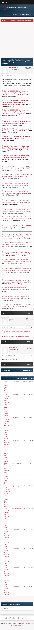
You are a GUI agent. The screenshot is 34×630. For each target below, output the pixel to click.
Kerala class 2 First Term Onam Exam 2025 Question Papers (7, 548)
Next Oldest (6, 370)
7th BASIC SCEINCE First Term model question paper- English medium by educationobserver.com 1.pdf (15, 93)
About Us (20, 625)
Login (15, 14)
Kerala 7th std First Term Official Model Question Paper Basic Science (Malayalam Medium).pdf (16, 148)
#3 (31, 355)
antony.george (16, 463)
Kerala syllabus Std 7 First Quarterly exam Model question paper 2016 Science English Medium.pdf (16, 270)
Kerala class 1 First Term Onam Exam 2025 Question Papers (7, 529)
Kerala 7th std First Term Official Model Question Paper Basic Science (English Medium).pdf (16, 157)
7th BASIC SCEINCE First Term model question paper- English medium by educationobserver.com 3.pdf (15, 112)
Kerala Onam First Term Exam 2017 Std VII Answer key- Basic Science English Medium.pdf (16, 244)
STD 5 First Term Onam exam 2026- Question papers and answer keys (7, 440)
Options (28, 60)
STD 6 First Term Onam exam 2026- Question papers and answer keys (7, 417)
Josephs (16, 529)
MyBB (10, 623)
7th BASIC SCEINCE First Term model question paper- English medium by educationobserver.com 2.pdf (15, 102)
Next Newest (27, 370)
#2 (31, 327)
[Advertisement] (17, 41)
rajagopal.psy (16, 486)
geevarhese (13, 67)
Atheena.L (16, 395)
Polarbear (12, 347)
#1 (31, 76)
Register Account (27, 14)
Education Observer (9, 20)
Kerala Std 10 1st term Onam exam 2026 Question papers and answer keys (7, 508)
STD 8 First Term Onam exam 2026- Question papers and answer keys (7, 463)
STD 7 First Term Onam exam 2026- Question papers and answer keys (7, 394)
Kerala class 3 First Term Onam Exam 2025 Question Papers (7, 567)
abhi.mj (11, 319)
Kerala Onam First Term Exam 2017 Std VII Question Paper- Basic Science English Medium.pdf (16, 237)
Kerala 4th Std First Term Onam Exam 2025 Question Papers (7, 586)
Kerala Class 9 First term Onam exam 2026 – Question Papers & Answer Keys (7, 485)
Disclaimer (14, 625)
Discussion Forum (22, 20)
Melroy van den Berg (27, 623)
